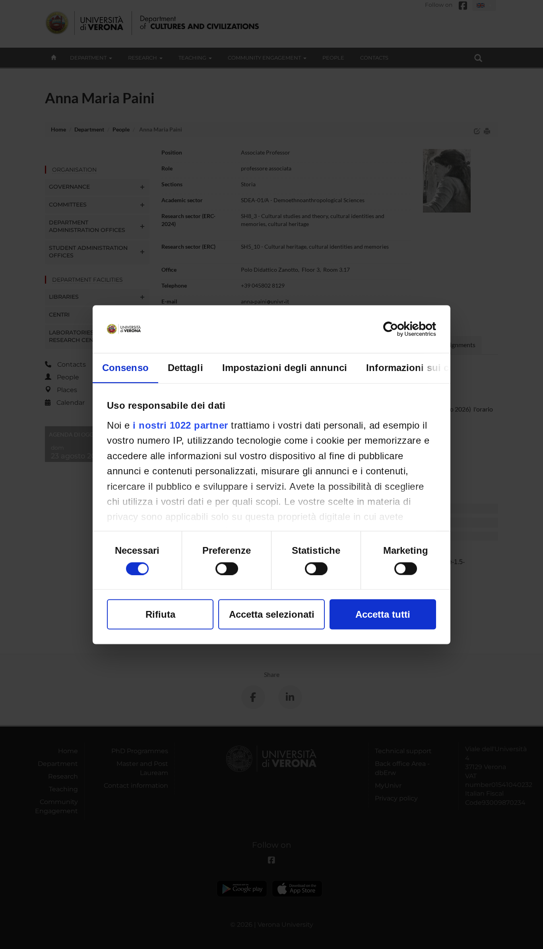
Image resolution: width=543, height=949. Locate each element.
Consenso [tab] (125, 367)
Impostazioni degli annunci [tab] (284, 367)
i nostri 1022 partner (180, 424)
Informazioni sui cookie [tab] (420, 367)
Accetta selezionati (271, 614)
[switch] (226, 568)
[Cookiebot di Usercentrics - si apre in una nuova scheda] (401, 328)
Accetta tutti (382, 614)
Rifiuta (160, 614)
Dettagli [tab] (185, 367)
